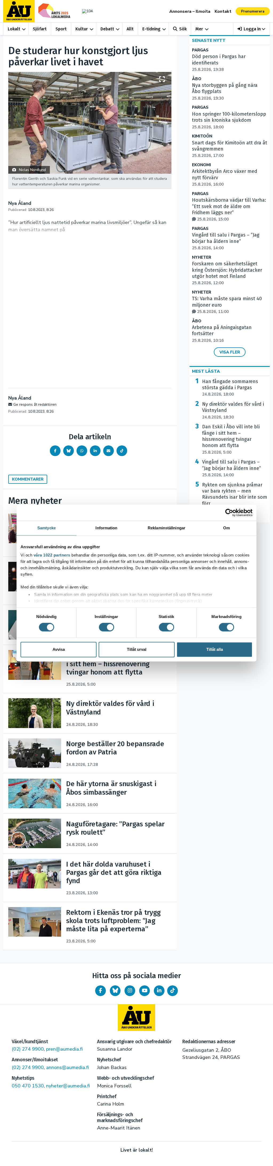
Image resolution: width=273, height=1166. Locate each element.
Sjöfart (40, 28)
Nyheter (201, 257)
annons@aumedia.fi (67, 1067)
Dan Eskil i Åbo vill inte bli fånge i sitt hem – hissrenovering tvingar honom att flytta (231, 439)
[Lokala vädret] (86, 11)
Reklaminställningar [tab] (166, 528)
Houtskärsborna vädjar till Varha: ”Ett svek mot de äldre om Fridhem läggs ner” (229, 209)
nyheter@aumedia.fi (68, 1086)
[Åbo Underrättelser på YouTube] (144, 990)
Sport (61, 28)
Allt (130, 28)
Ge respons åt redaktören (35, 404)
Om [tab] (226, 528)
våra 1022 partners (52, 555)
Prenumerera (252, 11)
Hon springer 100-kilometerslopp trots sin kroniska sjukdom (229, 120)
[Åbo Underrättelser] (136, 1017)
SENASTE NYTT (209, 40)
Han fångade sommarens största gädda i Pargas (230, 388)
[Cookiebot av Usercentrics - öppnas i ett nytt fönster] (229, 513)
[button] (251, 29)
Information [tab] (106, 528)
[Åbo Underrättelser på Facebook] (100, 990)
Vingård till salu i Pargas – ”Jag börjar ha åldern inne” (225, 241)
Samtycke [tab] (46, 528)
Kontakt (223, 11)
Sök (183, 28)
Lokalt (14, 28)
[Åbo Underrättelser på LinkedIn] (159, 990)
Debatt (107, 28)
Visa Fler (229, 352)
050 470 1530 (28, 1086)
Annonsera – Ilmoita (189, 11)
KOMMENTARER (27, 479)
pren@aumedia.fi (64, 1049)
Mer (199, 28)
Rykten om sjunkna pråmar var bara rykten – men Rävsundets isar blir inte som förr (234, 497)
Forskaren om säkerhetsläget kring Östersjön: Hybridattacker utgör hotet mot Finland (227, 273)
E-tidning (151, 28)
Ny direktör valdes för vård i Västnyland (233, 410)
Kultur (81, 28)
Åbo (196, 79)
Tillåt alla (214, 649)
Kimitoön (202, 136)
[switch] (106, 627)
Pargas (200, 50)
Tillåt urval (136, 649)
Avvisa (59, 649)
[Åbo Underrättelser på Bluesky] (115, 990)
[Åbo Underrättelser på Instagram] (130, 990)
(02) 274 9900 (28, 1049)
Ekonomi (201, 165)
